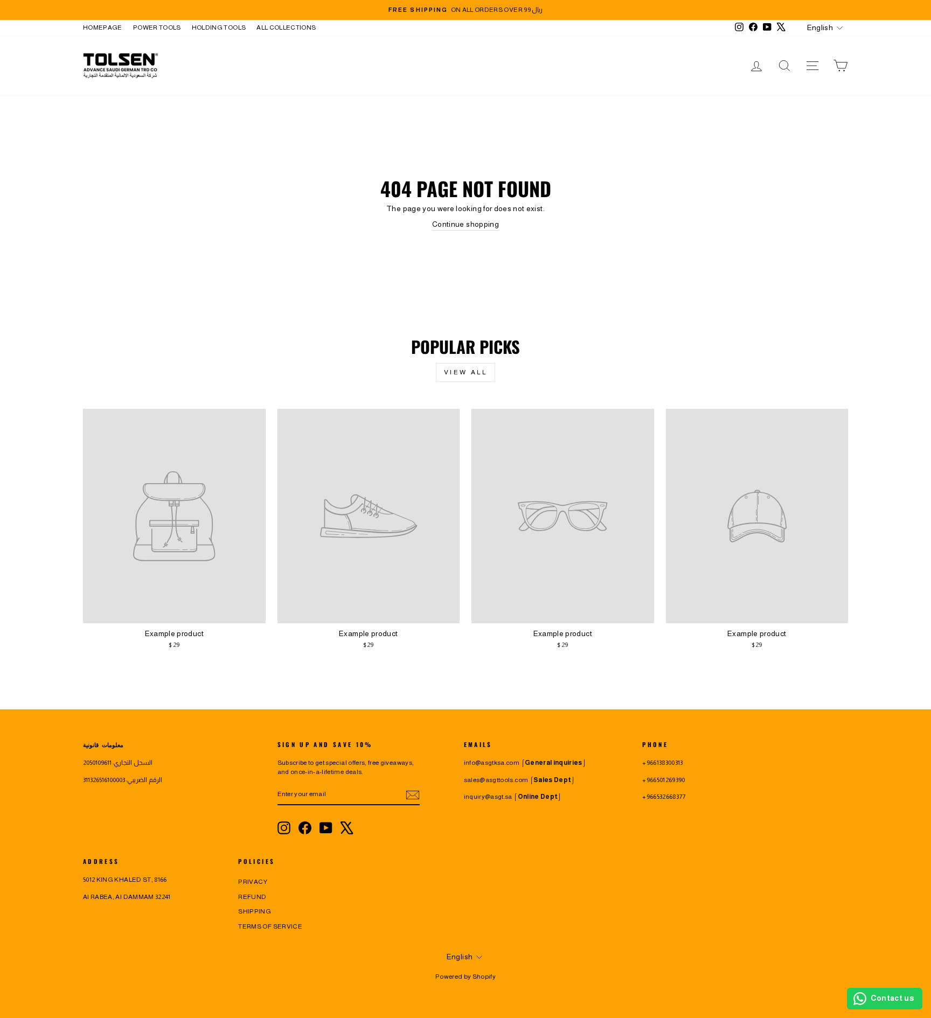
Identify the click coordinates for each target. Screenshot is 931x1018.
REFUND (252, 897)
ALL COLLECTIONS (286, 27)
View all (466, 372)
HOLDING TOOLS (219, 27)
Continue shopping (465, 224)
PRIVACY (252, 881)
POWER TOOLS (157, 27)
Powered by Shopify (465, 976)
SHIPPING (254, 911)
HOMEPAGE (102, 27)
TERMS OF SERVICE (270, 926)
